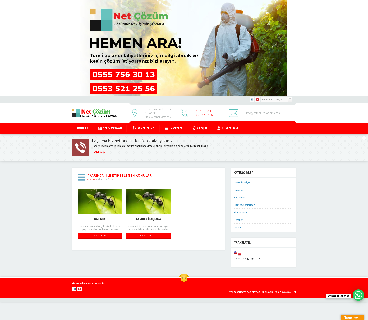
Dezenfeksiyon (112, 128)
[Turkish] (239, 254)
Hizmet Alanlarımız (244, 205)
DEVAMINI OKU (100, 235)
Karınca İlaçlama (148, 219)
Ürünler (82, 128)
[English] (235, 252)
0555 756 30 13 (204, 111)
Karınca (100, 219)
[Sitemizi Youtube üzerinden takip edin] (257, 99)
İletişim (202, 128)
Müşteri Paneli (231, 128)
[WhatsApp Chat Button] (358, 295)
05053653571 (288, 292)
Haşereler (175, 128)
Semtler (238, 220)
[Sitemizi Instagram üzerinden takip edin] (252, 99)
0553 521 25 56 (204, 115)
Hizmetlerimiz (145, 128)
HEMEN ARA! (98, 151)
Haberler (239, 190)
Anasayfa (92, 179)
